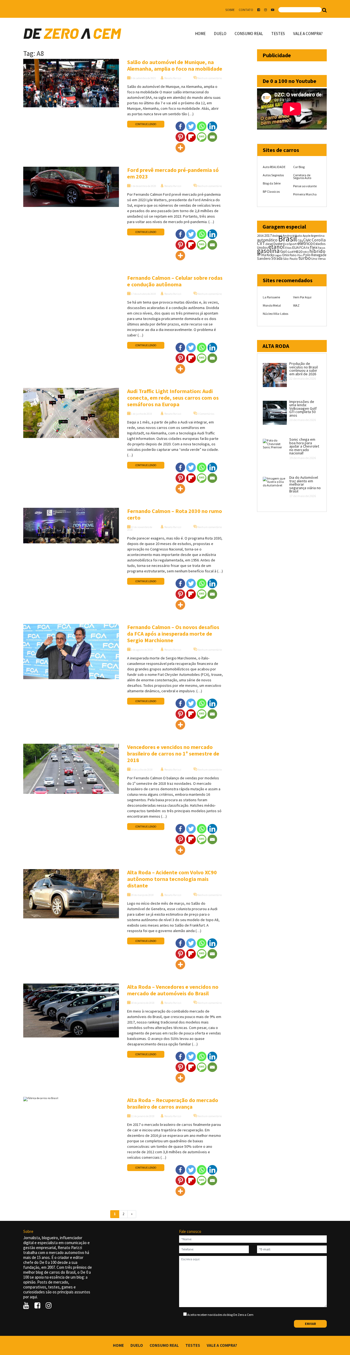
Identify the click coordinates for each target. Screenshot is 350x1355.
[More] (180, 147)
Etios (288, 248)
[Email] (212, 137)
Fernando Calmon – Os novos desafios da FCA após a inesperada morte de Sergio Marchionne (173, 634)
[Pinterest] (180, 137)
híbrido (317, 251)
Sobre (230, 10)
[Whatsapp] (201, 126)
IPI (259, 254)
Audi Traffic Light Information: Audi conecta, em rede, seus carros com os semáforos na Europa (173, 398)
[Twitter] (191, 126)
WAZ (296, 305)
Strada (276, 258)
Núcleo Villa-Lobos (275, 314)
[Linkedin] (212, 126)
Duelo (220, 33)
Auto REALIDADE (274, 167)
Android (277, 236)
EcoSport (290, 244)
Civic (307, 240)
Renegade (318, 255)
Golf (290, 252)
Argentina (318, 235)
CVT (261, 243)
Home (200, 33)
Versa (322, 258)
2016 (260, 235)
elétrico (305, 243)
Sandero (264, 258)
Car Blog (299, 167)
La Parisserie (271, 297)
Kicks (270, 255)
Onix (285, 255)
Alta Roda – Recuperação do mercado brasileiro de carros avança (172, 1103)
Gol (283, 251)
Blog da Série (272, 183)
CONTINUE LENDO (145, 124)
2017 (268, 235)
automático (267, 240)
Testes (278, 33)
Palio (293, 255)
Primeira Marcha (305, 194)
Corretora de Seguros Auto (302, 176)
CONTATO (246, 10)
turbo (304, 258)
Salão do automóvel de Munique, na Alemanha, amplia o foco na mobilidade (174, 65)
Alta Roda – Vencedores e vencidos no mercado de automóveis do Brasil (172, 990)
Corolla (319, 240)
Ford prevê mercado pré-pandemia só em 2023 (173, 173)
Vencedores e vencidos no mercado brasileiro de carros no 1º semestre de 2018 (173, 753)
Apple (306, 236)
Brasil (287, 238)
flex (313, 247)
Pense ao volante (305, 186)
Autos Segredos (273, 175)
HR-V (306, 252)
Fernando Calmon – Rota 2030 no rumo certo (174, 514)
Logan (278, 255)
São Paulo (290, 258)
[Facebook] (180, 126)
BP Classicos (271, 191)
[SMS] (201, 137)
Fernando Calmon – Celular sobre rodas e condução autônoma (175, 281)
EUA (295, 247)
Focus (321, 248)
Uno (314, 258)
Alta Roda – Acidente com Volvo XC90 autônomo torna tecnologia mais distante (172, 879)
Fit (307, 248)
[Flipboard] (191, 137)
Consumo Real (249, 33)
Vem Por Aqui (302, 297)
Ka (264, 255)
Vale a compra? (308, 33)
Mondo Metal (272, 305)
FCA (302, 247)
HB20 (298, 251)
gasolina (268, 251)
